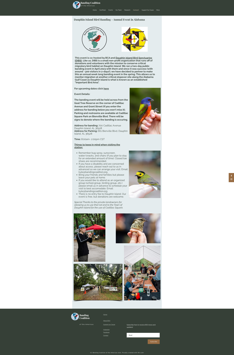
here (106, 88)
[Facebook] (231, 176)
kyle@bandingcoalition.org (93, 172)
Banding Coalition (90, 2)
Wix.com (141, 352)
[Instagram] (231, 179)
